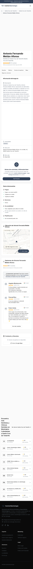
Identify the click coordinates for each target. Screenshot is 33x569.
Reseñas (4, 70)
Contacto (4, 550)
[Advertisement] (16, 31)
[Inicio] (1, 11)
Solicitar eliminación (7, 540)
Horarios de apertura (19, 70)
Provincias (4, 555)
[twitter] (2, 525)
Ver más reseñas (16, 326)
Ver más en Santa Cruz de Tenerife (21, 427)
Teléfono (10, 70)
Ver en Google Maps (17, 343)
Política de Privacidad (23, 550)
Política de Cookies (22, 548)
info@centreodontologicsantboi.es (12, 519)
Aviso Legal (20, 545)
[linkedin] (8, 525)
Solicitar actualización (7, 535)
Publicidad (20, 535)
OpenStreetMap (7, 230)
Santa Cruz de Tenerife (11, 11)
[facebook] (5, 525)
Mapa (27, 70)
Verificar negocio (22, 537)
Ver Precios (16, 178)
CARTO (12, 230)
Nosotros (4, 548)
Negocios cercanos (6, 73)
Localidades (5, 553)
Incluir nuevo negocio (7, 537)
